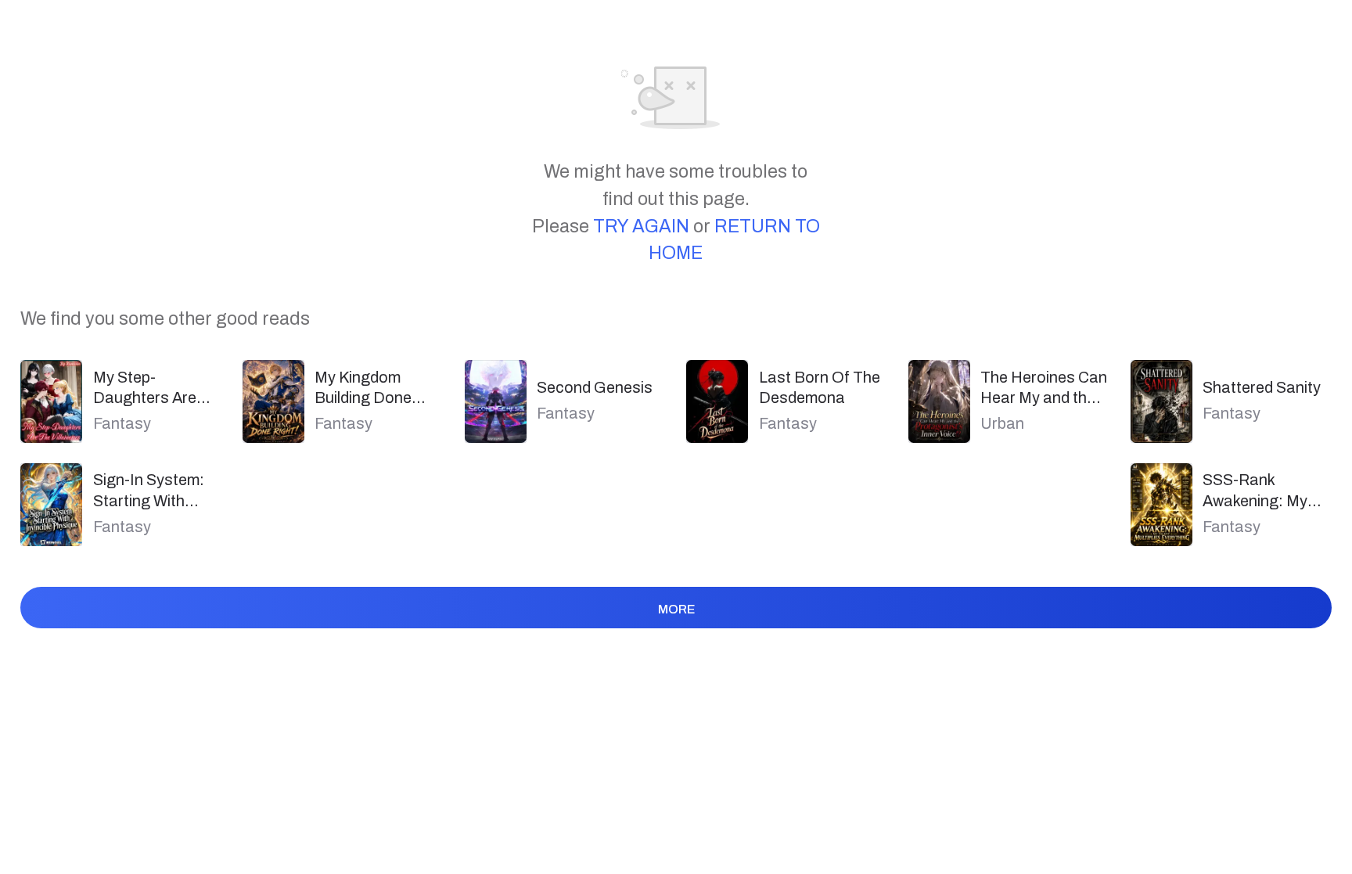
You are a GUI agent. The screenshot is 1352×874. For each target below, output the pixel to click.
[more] (675, 637)
